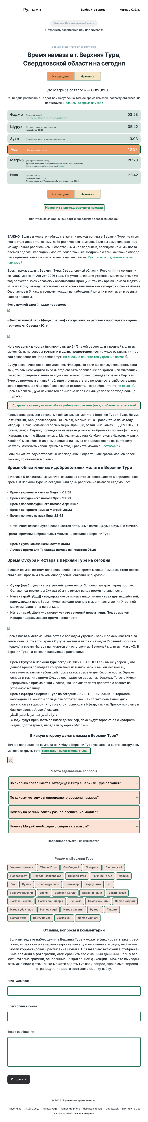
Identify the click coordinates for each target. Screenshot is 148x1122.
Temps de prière (70, 1108)
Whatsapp (93, 36)
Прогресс (92, 867)
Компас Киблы (130, 9)
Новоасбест (18, 876)
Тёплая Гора (48, 867)
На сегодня (60, 76)
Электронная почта (22, 1006)
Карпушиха (93, 884)
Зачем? (61, 166)
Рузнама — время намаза (79, 1100)
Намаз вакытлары (50, 901)
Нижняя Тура (77, 876)
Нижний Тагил (102, 876)
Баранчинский (92, 892)
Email (100, 36)
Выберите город (93, 9)
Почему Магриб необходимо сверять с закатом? (49, 826)
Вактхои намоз (131, 1108)
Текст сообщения (20, 1032)
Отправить (19, 1079)
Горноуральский (21, 892)
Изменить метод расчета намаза (74, 208)
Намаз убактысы (22, 909)
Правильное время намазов (83, 103)
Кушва (26, 884)
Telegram (85, 36)
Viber (78, 36)
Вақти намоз (42, 918)
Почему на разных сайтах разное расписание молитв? (54, 812)
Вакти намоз (117, 892)
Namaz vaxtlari (88, 918)
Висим (44, 892)
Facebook (55, 36)
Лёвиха (124, 876)
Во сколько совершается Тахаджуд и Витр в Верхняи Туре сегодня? (65, 783)
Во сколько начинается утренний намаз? (94, 357)
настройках (110, 446)
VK (47, 36)
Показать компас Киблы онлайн (65, 751)
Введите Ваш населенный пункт (74, 23)
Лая (13, 884)
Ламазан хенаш (21, 901)
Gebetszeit (112, 1108)
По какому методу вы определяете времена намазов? (54, 797)
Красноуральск (48, 884)
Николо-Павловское (47, 876)
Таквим (112, 909)
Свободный (71, 867)
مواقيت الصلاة (31, 1108)
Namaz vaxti (18, 918)
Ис (109, 884)
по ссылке (125, 386)
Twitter (63, 36)
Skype (70, 36)
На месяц (87, 76)
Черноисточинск (21, 867)
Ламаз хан (64, 918)
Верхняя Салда (65, 892)
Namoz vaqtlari (125, 901)
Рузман (95, 909)
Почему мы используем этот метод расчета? (46, 118)
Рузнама (32, 9)
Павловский (113, 867)
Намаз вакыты (73, 909)
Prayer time (14, 1108)
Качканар (72, 884)
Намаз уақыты (98, 901)
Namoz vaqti (48, 909)
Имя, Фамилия (18, 981)
